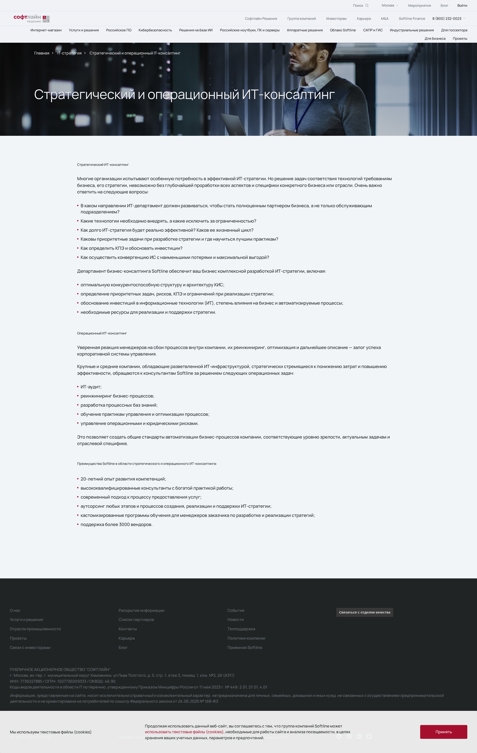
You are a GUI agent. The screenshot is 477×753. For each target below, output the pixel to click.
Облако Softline (343, 30)
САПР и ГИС (373, 30)
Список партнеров (136, 619)
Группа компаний (302, 18)
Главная (41, 53)
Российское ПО (118, 30)
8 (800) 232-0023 (446, 18)
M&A (384, 18)
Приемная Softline (245, 647)
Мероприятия (419, 5)
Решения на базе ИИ (196, 30)
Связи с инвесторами (30, 647)
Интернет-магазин (46, 30)
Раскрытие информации (141, 610)
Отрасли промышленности (35, 628)
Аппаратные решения (305, 30)
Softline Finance (412, 18)
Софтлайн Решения (261, 18)
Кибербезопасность (155, 30)
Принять (444, 731)
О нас (15, 610)
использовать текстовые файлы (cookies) (184, 731)
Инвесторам (336, 18)
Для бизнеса (435, 38)
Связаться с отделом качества (364, 612)
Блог (444, 5)
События (236, 610)
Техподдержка (241, 628)
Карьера (364, 18)
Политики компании (246, 638)
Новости (236, 619)
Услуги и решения (84, 30)
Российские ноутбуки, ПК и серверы (250, 30)
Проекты (460, 38)
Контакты (128, 628)
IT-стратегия (69, 53)
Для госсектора (454, 30)
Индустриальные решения (412, 30)
